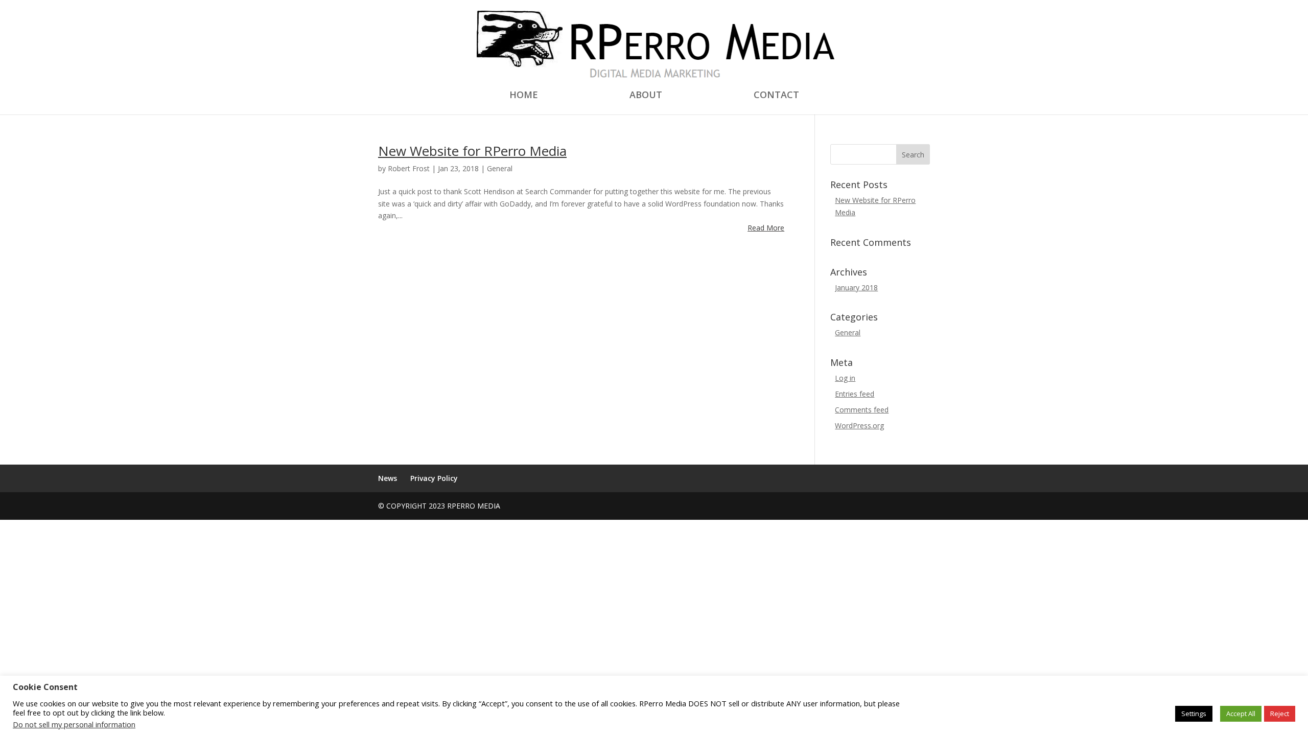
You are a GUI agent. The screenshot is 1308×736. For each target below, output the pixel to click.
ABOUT (645, 96)
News (387, 478)
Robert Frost (409, 168)
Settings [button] (1193, 713)
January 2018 (856, 287)
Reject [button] (1279, 713)
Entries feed (854, 394)
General (499, 168)
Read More (766, 228)
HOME (523, 96)
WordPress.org (859, 425)
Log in (845, 378)
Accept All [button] (1240, 713)
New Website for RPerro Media (472, 151)
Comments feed (862, 410)
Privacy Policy (434, 478)
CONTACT (776, 96)
